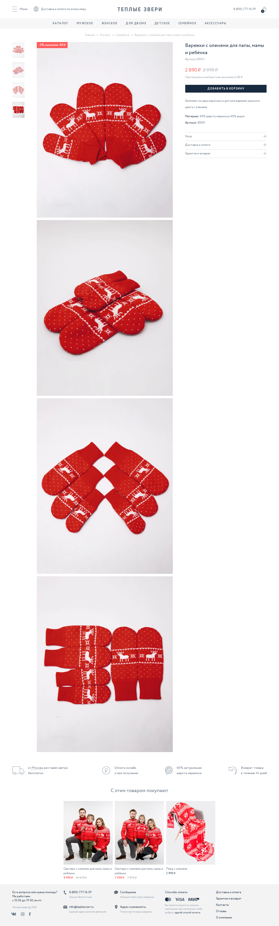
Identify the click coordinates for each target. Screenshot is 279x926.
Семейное (187, 23)
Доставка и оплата (197, 145)
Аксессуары (215, 23)
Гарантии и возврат (198, 154)
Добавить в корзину (225, 89)
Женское (110, 23)
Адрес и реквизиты (133, 907)
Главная (90, 35)
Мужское (85, 23)
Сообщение (128, 892)
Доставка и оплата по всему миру (63, 9)
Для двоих (136, 23)
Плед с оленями (176, 869)
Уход (188, 136)
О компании (224, 918)
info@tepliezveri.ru (81, 907)
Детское (162, 23)
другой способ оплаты (187, 912)
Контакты (222, 905)
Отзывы (221, 911)
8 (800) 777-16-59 (244, 9)
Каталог (60, 23)
